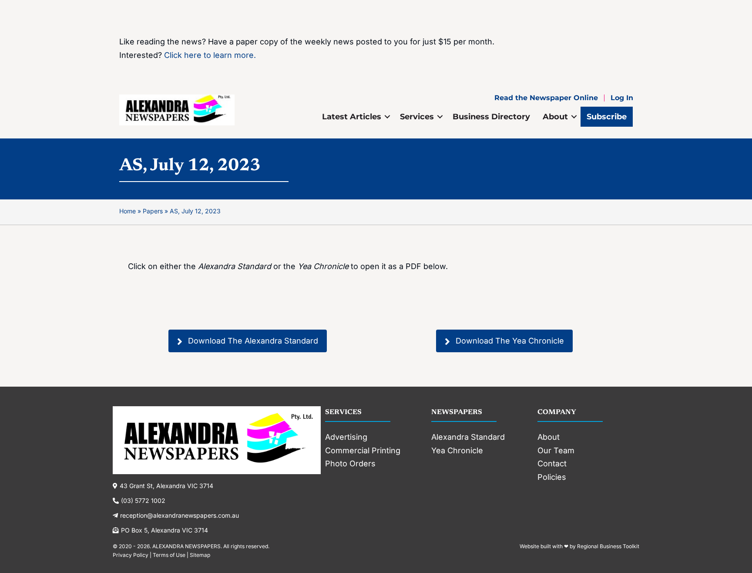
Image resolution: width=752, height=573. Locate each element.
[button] (387, 117)
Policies (551, 477)
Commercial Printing (362, 450)
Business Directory (491, 116)
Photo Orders (350, 463)
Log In (622, 97)
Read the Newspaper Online (546, 97)
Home (127, 211)
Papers (153, 211)
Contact (552, 463)
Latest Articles (351, 116)
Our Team (555, 450)
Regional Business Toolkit (608, 546)
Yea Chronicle (457, 450)
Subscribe (607, 116)
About (555, 116)
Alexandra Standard (468, 437)
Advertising (346, 437)
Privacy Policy (130, 555)
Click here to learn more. (210, 55)
